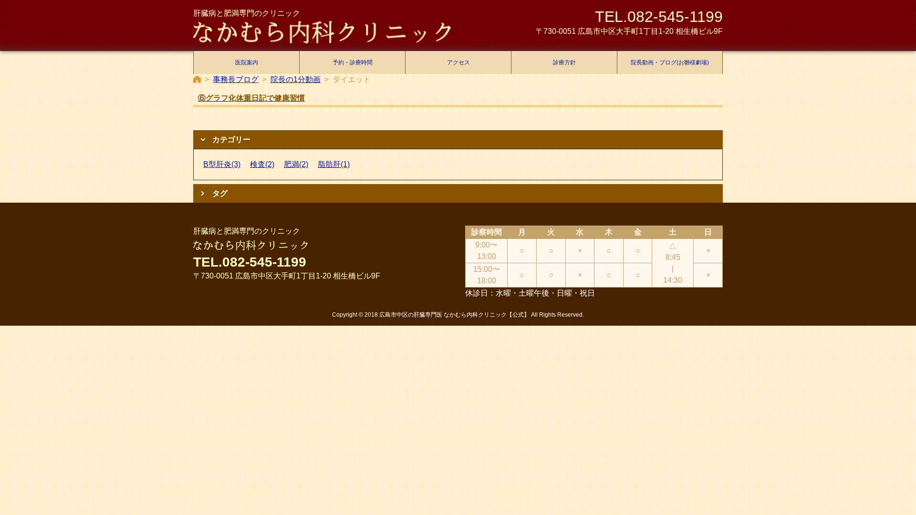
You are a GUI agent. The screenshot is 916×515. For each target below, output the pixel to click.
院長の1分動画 (296, 79)
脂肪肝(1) (334, 164)
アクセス (458, 62)
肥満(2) (296, 164)
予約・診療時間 (353, 62)
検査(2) (262, 164)
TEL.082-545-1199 (659, 16)
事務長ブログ (236, 79)
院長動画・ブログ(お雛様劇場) (670, 62)
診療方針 (564, 62)
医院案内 (246, 62)
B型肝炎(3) (221, 164)
